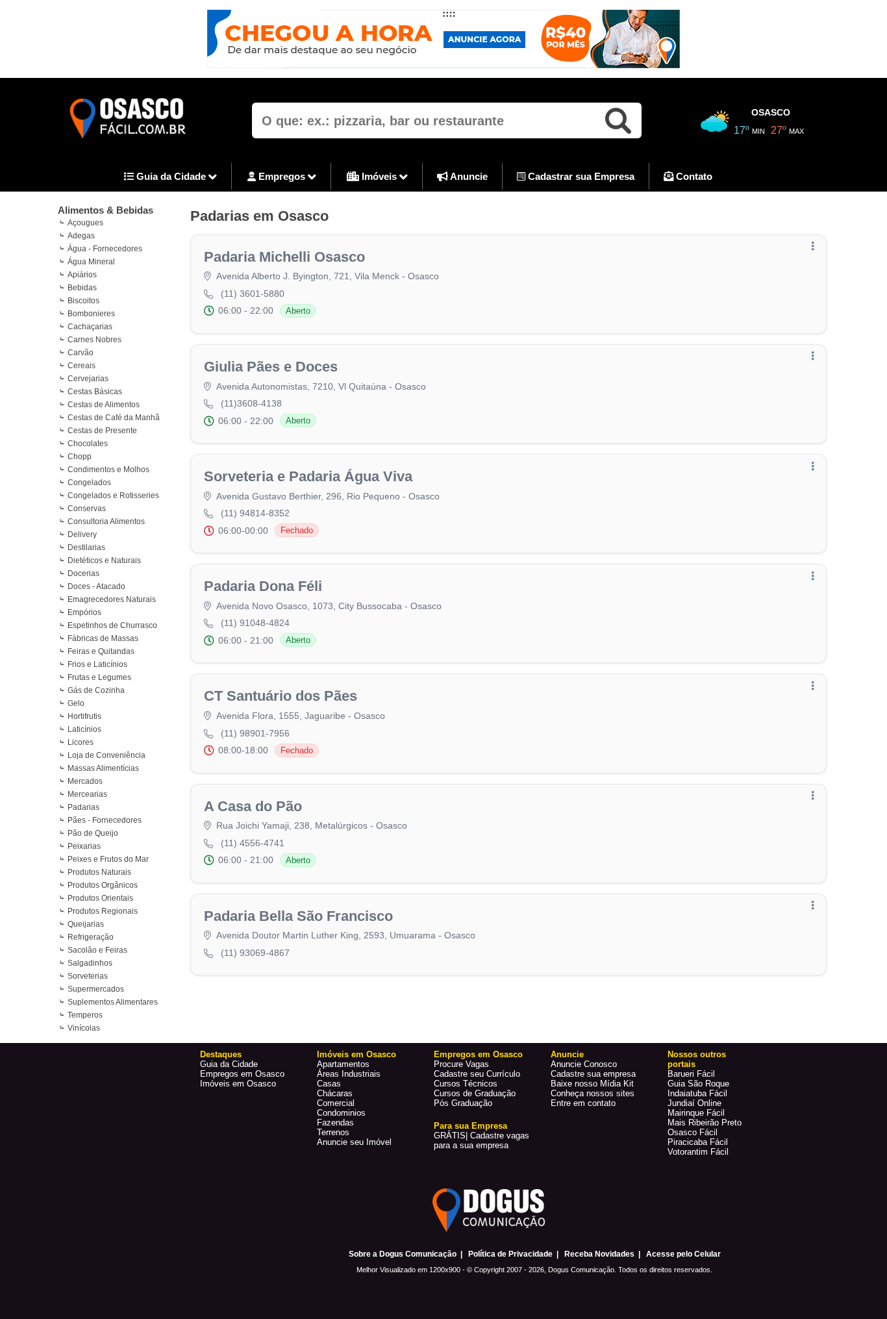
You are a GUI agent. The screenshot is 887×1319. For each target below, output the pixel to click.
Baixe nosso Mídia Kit (592, 1083)
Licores (81, 742)
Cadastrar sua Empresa (579, 176)
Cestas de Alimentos (104, 404)
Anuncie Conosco (584, 1064)
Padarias (83, 807)
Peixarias (84, 846)
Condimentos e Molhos (108, 469)
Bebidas (82, 287)
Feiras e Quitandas (101, 651)
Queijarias (86, 924)
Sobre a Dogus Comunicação (402, 1254)
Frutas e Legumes (99, 677)
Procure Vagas (461, 1064)
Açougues (85, 222)
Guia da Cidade (171, 176)
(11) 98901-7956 (255, 733)
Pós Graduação (463, 1103)
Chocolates (88, 443)
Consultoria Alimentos (106, 521)
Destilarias (86, 547)
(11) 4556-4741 (252, 843)
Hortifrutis (84, 716)
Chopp (80, 456)
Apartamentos (343, 1064)
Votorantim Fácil (698, 1152)
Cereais (81, 365)
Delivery (82, 534)
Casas (329, 1083)
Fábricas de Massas (103, 638)
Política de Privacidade (510, 1254)
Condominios (341, 1113)
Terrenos (333, 1132)
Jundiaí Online (694, 1103)
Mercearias (87, 794)
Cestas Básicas (95, 391)
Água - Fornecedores (105, 248)
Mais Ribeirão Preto (705, 1122)
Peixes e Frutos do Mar (108, 859)
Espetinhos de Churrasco (112, 625)
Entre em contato (583, 1103)
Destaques (221, 1054)
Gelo (76, 703)
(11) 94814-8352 (255, 513)
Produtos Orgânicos (103, 885)
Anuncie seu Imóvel (354, 1142)
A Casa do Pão (253, 806)
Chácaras (335, 1093)
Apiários (82, 274)
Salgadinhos (90, 963)
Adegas (81, 235)
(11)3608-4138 (251, 403)
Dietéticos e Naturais (104, 560)
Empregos (282, 176)
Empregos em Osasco (242, 1074)
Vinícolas (84, 1028)
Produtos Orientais (100, 898)
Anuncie (468, 176)
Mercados (85, 781)
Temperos (85, 1015)
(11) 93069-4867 (255, 953)
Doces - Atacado (96, 586)
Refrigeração (91, 937)
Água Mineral (91, 261)
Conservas (87, 508)
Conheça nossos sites (592, 1093)
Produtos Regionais (103, 911)
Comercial (336, 1103)
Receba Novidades (599, 1254)
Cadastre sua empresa (593, 1074)
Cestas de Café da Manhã (114, 417)
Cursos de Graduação (475, 1093)
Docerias (83, 573)
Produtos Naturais (99, 872)
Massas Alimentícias (103, 768)
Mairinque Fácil (696, 1113)
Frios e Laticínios (97, 664)
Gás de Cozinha (96, 690)
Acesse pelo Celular (683, 1254)
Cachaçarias (90, 326)
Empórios (84, 612)
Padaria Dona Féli (263, 586)
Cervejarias (88, 378)
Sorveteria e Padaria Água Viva (308, 476)
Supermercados (96, 989)
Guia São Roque (698, 1083)
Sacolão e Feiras (97, 950)
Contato (692, 176)
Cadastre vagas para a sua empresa (481, 1140)
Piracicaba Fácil (698, 1142)
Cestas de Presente (102, 430)
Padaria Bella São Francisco (298, 916)
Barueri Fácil (691, 1074)
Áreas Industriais (349, 1074)
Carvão (81, 352)
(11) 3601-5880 (252, 293)
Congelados (89, 482)
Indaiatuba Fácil (697, 1093)
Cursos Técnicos (465, 1083)
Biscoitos (83, 300)
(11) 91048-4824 (255, 623)
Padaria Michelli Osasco (284, 257)
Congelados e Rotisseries (113, 495)
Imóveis (379, 176)
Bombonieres (91, 313)
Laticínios (84, 729)
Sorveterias (88, 976)
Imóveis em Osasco (238, 1083)
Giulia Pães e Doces (271, 366)
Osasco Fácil (693, 1132)
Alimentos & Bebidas (105, 210)
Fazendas (335, 1122)
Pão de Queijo (93, 833)
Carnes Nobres (94, 339)
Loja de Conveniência (106, 755)
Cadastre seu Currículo (477, 1074)
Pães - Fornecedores (105, 820)
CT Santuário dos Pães (280, 696)
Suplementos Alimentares (113, 1002)
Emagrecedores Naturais (112, 599)
